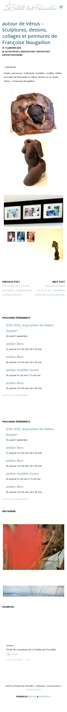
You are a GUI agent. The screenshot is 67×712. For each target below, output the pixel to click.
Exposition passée (12, 55)
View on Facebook (14, 659)
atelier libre (15, 344)
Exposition (42, 51)
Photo (15, 654)
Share (27, 659)
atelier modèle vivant (22, 370)
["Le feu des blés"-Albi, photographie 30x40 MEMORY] (33, 547)
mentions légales (33, 689)
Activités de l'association (20, 51)
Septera (32, 696)
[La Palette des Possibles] (30, 6)
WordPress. (45, 696)
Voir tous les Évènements (15, 395)
